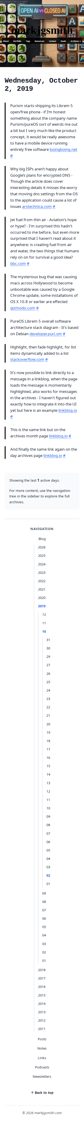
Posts (42, 1039)
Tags (28, 41)
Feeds (63, 41)
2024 (42, 564)
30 (48, 648)
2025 (42, 555)
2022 (42, 581)
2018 (42, 970)
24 (48, 690)
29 (48, 656)
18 (48, 741)
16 (48, 757)
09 (48, 816)
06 (48, 842)
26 (48, 673)
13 (48, 783)
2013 (42, 1012)
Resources (39, 41)
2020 (42, 597)
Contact (52, 41)
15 (48, 766)
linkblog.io (67, 410)
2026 (42, 547)
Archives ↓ (76, 41)
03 (48, 867)
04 (48, 858)
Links (42, 1058)
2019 (42, 606)
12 (44, 614)
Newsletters (42, 1076)
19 (48, 732)
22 (48, 707)
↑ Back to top (42, 1092)
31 (48, 640)
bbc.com (18, 263)
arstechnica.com (37, 206)
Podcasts (42, 1067)
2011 (42, 1029)
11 (44, 623)
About (6, 41)
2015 (42, 995)
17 (48, 749)
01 (48, 884)
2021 (42, 589)
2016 (42, 986)
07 (48, 833)
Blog (42, 539)
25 (48, 682)
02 (48, 875)
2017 (42, 978)
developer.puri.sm (45, 333)
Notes (42, 1048)
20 (48, 724)
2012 (42, 1020)
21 (48, 715)
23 (48, 698)
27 (48, 665)
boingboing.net (63, 149)
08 (48, 825)
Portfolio (17, 41)
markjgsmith (42, 29)
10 (44, 631)
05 (48, 850)
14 (48, 774)
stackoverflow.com (27, 359)
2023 (42, 572)
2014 (42, 1003)
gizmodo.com (22, 308)
